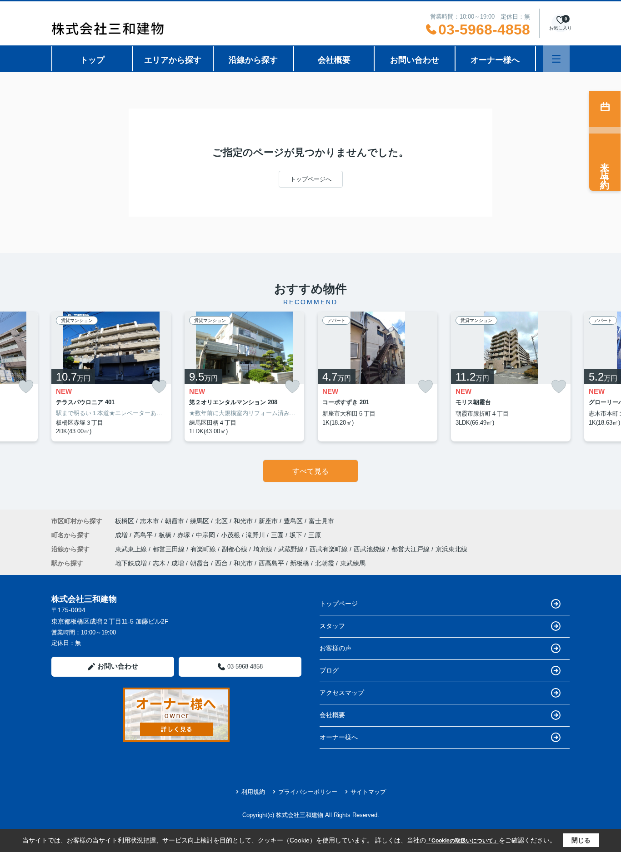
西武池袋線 (370, 549)
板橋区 (124, 521)
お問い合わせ (414, 59)
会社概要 (334, 59)
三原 (314, 535)
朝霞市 (174, 521)
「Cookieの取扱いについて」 (462, 840)
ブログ (329, 670)
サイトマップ (368, 791)
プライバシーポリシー (307, 791)
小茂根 (231, 535)
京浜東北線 (451, 549)
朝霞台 (199, 563)
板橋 (166, 535)
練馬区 (199, 521)
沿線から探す (253, 59)
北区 (221, 521)
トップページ (339, 603)
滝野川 (256, 535)
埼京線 (263, 549)
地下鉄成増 (131, 563)
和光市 (243, 521)
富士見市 (321, 521)
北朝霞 (324, 563)
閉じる (581, 840)
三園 (278, 535)
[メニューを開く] (556, 59)
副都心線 (235, 549)
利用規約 (253, 791)
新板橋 (299, 563)
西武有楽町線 (330, 549)
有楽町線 (204, 549)
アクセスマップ (342, 692)
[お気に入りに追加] (26, 386)
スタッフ (332, 625)
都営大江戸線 (411, 549)
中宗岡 (206, 535)
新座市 (268, 521)
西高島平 (271, 563)
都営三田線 (169, 549)
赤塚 (184, 535)
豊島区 (293, 521)
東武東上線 (132, 549)
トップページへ (310, 179)
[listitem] (111, 376)
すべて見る (310, 471)
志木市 (149, 521)
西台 (221, 563)
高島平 (144, 535)
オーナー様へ (495, 59)
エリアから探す (172, 59)
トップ (92, 59)
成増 (122, 535)
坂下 (297, 535)
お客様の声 (335, 648)
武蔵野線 (291, 549)
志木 (159, 563)
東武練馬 (353, 563)
